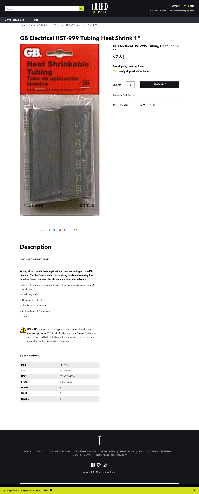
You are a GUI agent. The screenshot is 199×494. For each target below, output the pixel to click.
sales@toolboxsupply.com (182, 11)
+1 (70, 230)
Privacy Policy (127, 452)
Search (27, 452)
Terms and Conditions (59, 452)
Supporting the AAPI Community (111, 455)
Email (75, 230)
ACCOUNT (175, 6)
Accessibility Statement (159, 452)
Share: (43, 230)
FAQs (141, 452)
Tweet (54, 230)
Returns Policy (108, 452)
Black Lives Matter (81, 455)
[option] (60, 130)
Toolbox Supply (108, 472)
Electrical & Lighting (39, 25)
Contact (40, 452)
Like (49, 230)
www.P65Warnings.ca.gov (58, 341)
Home (23, 25)
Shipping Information (85, 452)
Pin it (60, 230)
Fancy (64, 230)
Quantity (117, 85)
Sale (36, 20)
